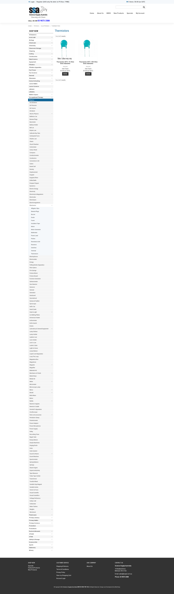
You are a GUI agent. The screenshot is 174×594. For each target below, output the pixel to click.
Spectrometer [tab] (34, 459)
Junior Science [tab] (34, 86)
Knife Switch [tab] (33, 323)
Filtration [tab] (32, 64)
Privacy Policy (60, 572)
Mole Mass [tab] (33, 395)
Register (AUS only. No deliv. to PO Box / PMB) (53, 2)
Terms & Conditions (62, 569)
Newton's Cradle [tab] (34, 406)
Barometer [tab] (33, 122)
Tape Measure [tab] (34, 473)
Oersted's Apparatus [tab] (36, 409)
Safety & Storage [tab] (34, 539)
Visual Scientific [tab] (34, 492)
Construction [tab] (33, 56)
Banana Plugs (35, 211)
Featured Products (34, 568)
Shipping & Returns (62, 566)
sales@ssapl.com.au (125, 574)
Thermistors (34, 253)
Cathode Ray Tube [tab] (35, 133)
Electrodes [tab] (33, 197)
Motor (33, 226)
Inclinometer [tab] (33, 320)
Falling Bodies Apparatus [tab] (37, 265)
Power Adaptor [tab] (34, 423)
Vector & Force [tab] (34, 490)
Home (92, 13)
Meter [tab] (31, 381)
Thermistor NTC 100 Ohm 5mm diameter (88, 62)
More (65, 74)
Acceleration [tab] (33, 102)
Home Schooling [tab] (34, 81)
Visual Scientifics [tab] (34, 495)
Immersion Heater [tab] (35, 317)
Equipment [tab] (32, 62)
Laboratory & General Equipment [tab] (39, 328)
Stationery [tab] (32, 547)
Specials (130, 13)
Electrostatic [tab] (33, 259)
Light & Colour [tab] (34, 348)
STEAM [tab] (31, 534)
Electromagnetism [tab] (35, 202)
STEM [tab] (31, 536)
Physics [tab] (31, 100)
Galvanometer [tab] (34, 281)
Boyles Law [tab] (33, 130)
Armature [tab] (32, 111)
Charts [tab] (31, 141)
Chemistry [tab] (32, 45)
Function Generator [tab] (35, 278)
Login (33, 2)
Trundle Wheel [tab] (34, 481)
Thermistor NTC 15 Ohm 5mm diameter (65, 62)
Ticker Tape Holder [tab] (35, 476)
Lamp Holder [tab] (33, 334)
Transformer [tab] (33, 479)
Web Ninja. (117, 587)
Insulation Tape (35, 223)
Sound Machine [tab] (34, 456)
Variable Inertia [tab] (34, 487)
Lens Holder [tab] (33, 340)
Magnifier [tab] (32, 367)
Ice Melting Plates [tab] (35, 315)
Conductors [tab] (33, 158)
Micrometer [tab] (33, 384)
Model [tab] (31, 392)
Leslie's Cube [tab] (33, 345)
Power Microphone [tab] (35, 426)
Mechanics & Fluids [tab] (35, 373)
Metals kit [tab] (32, 379)
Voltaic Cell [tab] (33, 501)
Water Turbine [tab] (33, 506)
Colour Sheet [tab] (33, 150)
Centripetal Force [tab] (34, 136)
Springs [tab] (32, 465)
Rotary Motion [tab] (34, 440)
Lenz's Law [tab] (33, 342)
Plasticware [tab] (32, 515)
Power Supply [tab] (34, 429)
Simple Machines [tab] (35, 442)
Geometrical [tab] (33, 298)
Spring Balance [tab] (34, 462)
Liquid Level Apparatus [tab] (36, 354)
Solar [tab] (31, 448)
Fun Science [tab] (33, 73)
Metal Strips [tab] (33, 376)
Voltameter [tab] (33, 504)
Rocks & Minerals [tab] (34, 531)
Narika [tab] (31, 401)
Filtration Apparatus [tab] (35, 67)
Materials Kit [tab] (33, 370)
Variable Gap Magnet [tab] (36, 484)
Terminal (33, 250)
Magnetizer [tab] (33, 362)
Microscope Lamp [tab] (35, 387)
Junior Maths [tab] (33, 83)
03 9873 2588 (44, 21)
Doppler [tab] (32, 175)
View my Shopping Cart (63, 575)
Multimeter (34, 232)
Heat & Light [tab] (33, 312)
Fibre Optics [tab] (33, 267)
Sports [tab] (31, 545)
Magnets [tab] (32, 365)
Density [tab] (32, 169)
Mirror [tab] (31, 390)
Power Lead (34, 235)
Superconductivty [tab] (35, 470)
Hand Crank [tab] (33, 309)
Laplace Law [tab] (33, 337)
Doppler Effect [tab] (34, 177)
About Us (100, 13)
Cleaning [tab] (32, 51)
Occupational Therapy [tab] (36, 97)
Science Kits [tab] (33, 542)
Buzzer (33, 214)
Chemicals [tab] (32, 43)
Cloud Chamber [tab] (34, 144)
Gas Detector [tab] (33, 284)
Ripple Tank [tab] (33, 437)
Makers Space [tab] (33, 94)
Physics (36, 26)
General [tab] (31, 75)
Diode (33, 217)
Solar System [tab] (33, 451)
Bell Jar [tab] (32, 127)
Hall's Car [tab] (32, 306)
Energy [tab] (32, 262)
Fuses (33, 220)
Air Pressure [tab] (33, 105)
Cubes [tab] (31, 163)
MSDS (109, 13)
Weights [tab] (32, 509)
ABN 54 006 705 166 (83, 587)
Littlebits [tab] (32, 92)
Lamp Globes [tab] (33, 331)
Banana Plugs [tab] (33, 119)
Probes (33, 238)
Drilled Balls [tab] (33, 180)
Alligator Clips (35, 208)
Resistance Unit (35, 241)
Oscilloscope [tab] (33, 412)
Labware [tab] (31, 89)
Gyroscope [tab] (33, 303)
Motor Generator (36, 229)
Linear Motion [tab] (34, 351)
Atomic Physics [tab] (34, 113)
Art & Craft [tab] (32, 37)
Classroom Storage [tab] (35, 48)
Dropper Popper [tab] (34, 183)
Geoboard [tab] (33, 295)
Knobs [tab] (31, 326)
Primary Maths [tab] (33, 520)
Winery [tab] (31, 550)
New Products (119, 13)
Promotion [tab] (32, 526)
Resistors (34, 244)
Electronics (45, 26)
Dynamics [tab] (32, 186)
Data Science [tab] (33, 59)
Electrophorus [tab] (34, 256)
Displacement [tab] (34, 172)
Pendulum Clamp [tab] (34, 417)
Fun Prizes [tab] (32, 70)
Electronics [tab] (33, 205)
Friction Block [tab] (33, 273)
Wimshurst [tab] (33, 512)
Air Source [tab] (33, 108)
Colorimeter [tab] (33, 147)
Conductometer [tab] (34, 155)
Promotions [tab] (32, 528)
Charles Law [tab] (33, 138)
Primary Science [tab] (34, 523)
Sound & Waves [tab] (34, 454)
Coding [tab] (31, 54)
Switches (33, 247)
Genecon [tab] (32, 287)
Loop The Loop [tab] (34, 356)
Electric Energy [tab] (34, 188)
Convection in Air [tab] (34, 161)
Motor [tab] (31, 398)
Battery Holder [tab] (34, 125)
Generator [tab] (32, 292)
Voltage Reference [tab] (35, 498)
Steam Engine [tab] (34, 467)
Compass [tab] (32, 152)
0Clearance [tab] (32, 34)
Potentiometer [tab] (34, 420)
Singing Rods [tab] (33, 445)
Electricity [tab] (32, 191)
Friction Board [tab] (34, 276)
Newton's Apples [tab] (35, 404)
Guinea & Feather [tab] (34, 301)
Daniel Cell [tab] (33, 166)
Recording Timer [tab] (34, 434)
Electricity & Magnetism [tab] (36, 194)
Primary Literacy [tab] (34, 517)
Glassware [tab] (32, 78)
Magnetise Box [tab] (34, 359)
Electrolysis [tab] (33, 200)
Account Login (60, 578)
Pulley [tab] (31, 431)
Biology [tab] (31, 40)
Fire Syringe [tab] (33, 270)
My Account (140, 13)
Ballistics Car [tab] (33, 116)
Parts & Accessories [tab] (35, 415)
